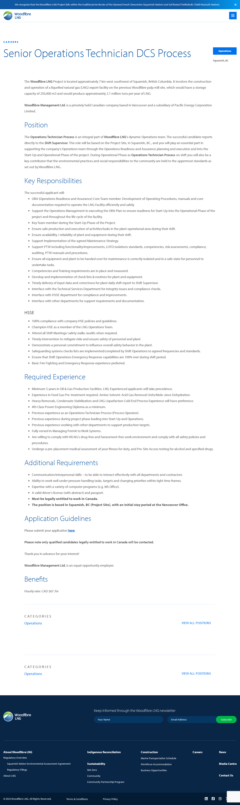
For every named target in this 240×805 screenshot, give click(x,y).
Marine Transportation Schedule (158, 758)
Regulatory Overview (15, 757)
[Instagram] (220, 799)
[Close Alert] (235, 4)
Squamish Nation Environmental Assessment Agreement (39, 763)
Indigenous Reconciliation (104, 752)
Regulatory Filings (17, 769)
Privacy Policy (110, 799)
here (71, 530)
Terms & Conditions (77, 799)
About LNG (9, 775)
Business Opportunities (154, 770)
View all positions (196, 623)
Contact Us (226, 775)
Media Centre (228, 764)
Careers (197, 752)
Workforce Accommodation (156, 764)
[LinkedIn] (206, 799)
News (222, 752)
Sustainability (96, 764)
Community (93, 776)
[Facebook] (213, 799)
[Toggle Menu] (233, 15)
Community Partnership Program (105, 782)
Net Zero (92, 770)
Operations (224, 51)
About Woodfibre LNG (17, 752)
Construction (149, 752)
